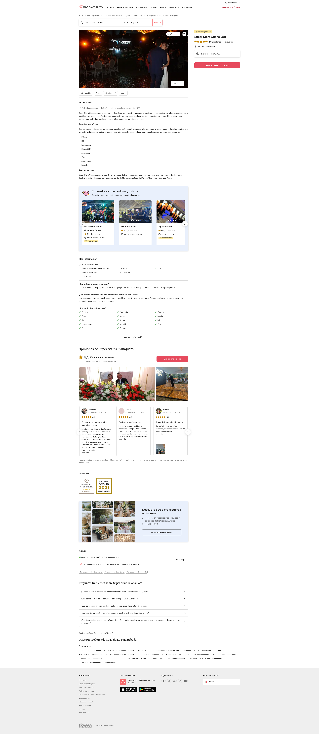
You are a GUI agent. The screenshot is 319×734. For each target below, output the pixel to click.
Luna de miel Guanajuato (115, 658)
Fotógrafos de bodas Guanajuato (181, 650)
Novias (154, 7)
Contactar (82, 680)
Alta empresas (84, 698)
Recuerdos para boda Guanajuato (151, 650)
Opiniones (110, 93)
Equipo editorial (85, 705)
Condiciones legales (87, 684)
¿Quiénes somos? (86, 702)
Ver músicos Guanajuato (162, 532)
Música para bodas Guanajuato (118, 15)
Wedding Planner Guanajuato (90, 658)
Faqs (98, 93)
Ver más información (133, 337)
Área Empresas (233, 3)
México (211, 682)
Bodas (81, 15)
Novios (163, 7)
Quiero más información (217, 65)
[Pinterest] (174, 681)
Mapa (123, 93)
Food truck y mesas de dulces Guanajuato (205, 658)
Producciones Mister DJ (104, 633)
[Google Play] (147, 691)
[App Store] (128, 691)
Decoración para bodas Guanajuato (142, 658)
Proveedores (142, 7)
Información (86, 93)
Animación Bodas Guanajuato (178, 654)
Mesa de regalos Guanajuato (224, 654)
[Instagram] (180, 681)
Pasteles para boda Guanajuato (172, 658)
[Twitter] (169, 681)
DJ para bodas (110, 662)
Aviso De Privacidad (86, 687)
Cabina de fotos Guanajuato (90, 662)
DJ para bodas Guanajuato (114, 572)
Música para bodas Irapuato (145, 15)
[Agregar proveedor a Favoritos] (184, 34)
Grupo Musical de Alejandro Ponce (93, 228)
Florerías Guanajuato (201, 654)
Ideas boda (174, 7)
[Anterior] (82, 223)
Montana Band (128, 226)
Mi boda (110, 7)
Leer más (85, 453)
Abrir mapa (180, 560)
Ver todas (177, 84)
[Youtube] (185, 681)
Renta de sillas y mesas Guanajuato (120, 654)
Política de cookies (86, 691)
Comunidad (187, 7)
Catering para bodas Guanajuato (92, 650)
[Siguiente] (185, 223)
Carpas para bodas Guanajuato (150, 654)
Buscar (157, 22)
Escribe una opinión (172, 359)
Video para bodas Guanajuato (210, 650)
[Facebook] (163, 681)
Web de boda (84, 713)
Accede (225, 7)
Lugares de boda (125, 7)
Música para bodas (95, 15)
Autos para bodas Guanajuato (91, 654)
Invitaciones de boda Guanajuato (121, 650)
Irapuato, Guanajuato (206, 46)
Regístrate (235, 7)
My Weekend (165, 226)
